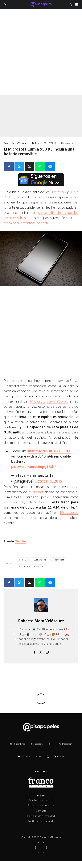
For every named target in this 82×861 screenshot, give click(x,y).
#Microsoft (36, 451)
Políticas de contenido (41, 821)
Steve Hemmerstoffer (31, 567)
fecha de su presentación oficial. (27, 223)
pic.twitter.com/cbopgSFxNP (34, 466)
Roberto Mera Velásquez (16, 143)
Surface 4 (41, 502)
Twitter (20, 541)
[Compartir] (9, 166)
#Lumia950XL (60, 451)
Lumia (23, 560)
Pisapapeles (69, 512)
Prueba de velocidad (41, 800)
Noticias (36, 143)
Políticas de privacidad (41, 815)
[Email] (29, 166)
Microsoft (37, 401)
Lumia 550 (16, 502)
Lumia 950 (58, 192)
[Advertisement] (41, 57)
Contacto (41, 810)
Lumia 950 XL (57, 401)
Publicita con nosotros (41, 805)
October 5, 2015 (48, 481)
